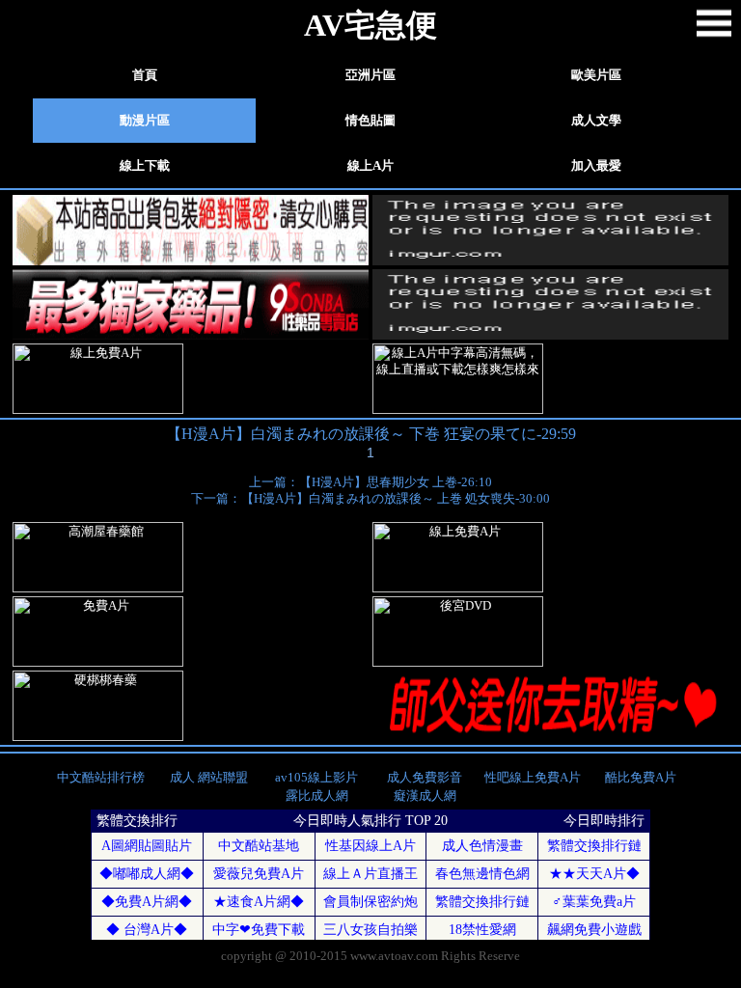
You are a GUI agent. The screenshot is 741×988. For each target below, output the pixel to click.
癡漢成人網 (425, 796)
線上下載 (145, 166)
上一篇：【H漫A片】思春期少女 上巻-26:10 (370, 482)
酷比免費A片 (640, 777)
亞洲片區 (370, 75)
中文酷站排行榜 (101, 777)
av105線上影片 (316, 777)
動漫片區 (145, 120)
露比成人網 (317, 796)
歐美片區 (596, 75)
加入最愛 (596, 166)
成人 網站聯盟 (209, 777)
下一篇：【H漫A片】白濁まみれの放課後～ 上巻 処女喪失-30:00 (370, 499)
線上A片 (370, 166)
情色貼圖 (370, 120)
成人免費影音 (424, 777)
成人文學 (596, 120)
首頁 (144, 75)
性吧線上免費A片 (532, 777)
